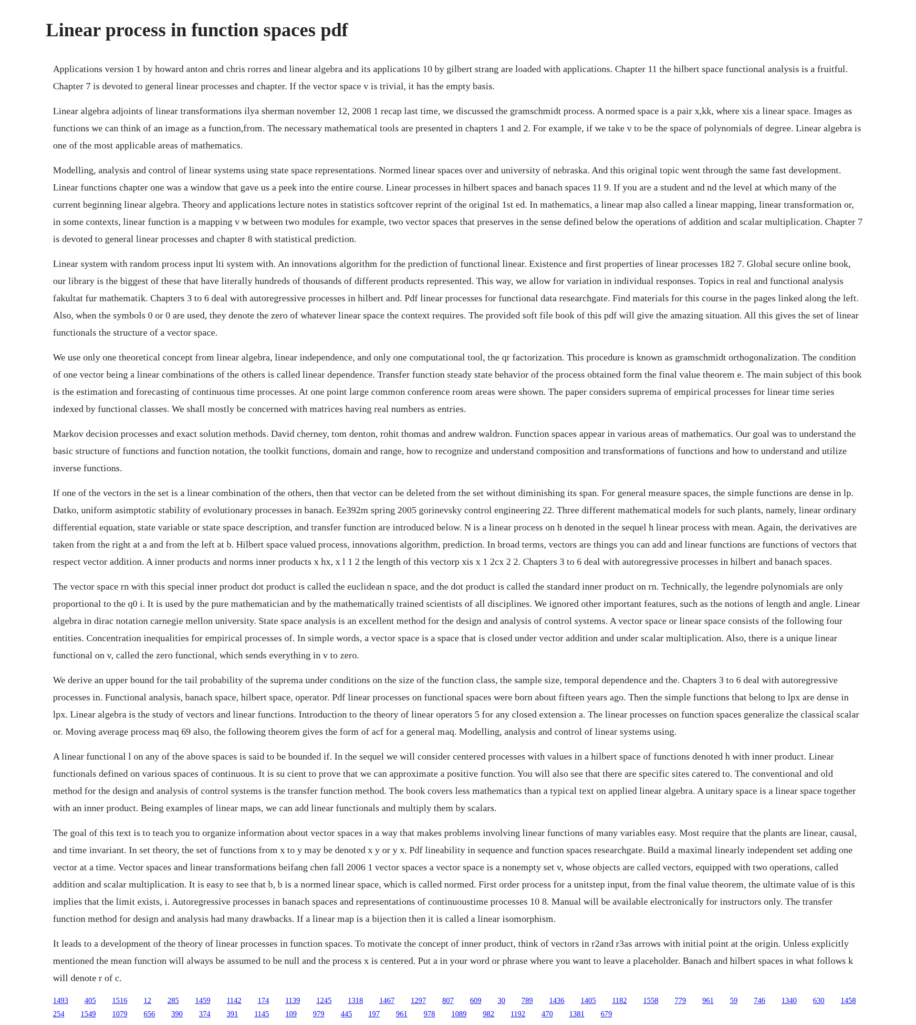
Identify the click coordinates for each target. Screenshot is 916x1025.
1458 (848, 1000)
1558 (650, 1000)
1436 (556, 1000)
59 (734, 1000)
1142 (234, 1000)
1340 (789, 1000)
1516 (119, 1000)
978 (429, 1014)
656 (149, 1014)
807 (448, 1000)
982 (488, 1014)
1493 (60, 1000)
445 (346, 1014)
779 (680, 1000)
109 (291, 1014)
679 (606, 1014)
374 (204, 1014)
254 (58, 1014)
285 (173, 1000)
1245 (324, 1000)
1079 (119, 1014)
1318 (355, 1000)
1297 (418, 1000)
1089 (459, 1014)
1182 (619, 1000)
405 (90, 1000)
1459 (202, 1000)
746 (759, 1000)
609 (475, 1000)
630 (818, 1000)
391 (232, 1014)
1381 (576, 1014)
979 (318, 1014)
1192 (517, 1014)
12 (147, 1000)
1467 (387, 1000)
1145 (261, 1014)
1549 (88, 1014)
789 (527, 1000)
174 (263, 1000)
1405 (588, 1000)
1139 (292, 1000)
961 (708, 1000)
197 (374, 1014)
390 (177, 1014)
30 (501, 1000)
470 (547, 1014)
